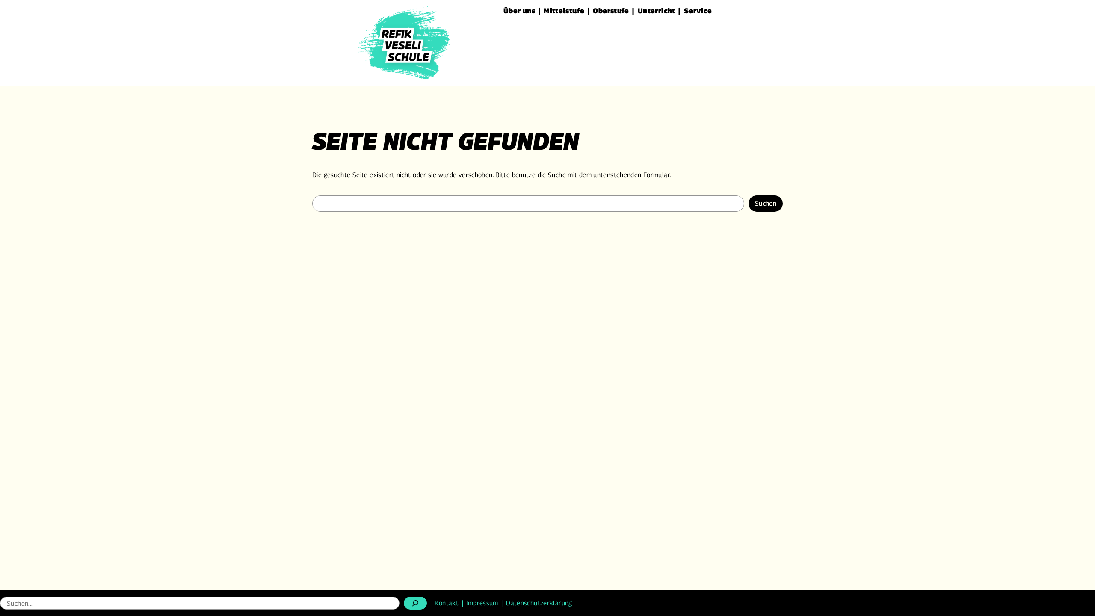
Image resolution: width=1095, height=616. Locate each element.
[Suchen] (415, 603)
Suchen (765, 203)
